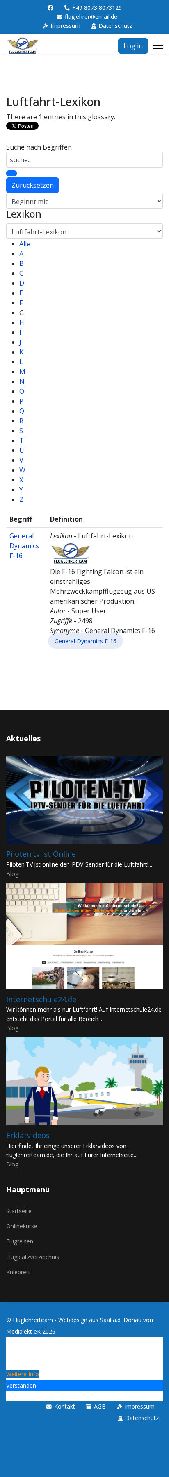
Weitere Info (22, 1374)
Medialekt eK (23, 1331)
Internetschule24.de (41, 999)
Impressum (65, 25)
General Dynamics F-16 (24, 545)
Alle (24, 243)
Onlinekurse (21, 1226)
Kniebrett (18, 1272)
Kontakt (64, 1406)
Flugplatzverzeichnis (32, 1257)
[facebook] (50, 7)
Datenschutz (115, 25)
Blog (12, 874)
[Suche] (11, 173)
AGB (100, 1406)
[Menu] (158, 46)
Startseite (19, 1211)
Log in (133, 45)
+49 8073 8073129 (97, 7)
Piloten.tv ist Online (41, 854)
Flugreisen (19, 1241)
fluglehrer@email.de (91, 16)
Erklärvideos (28, 1135)
